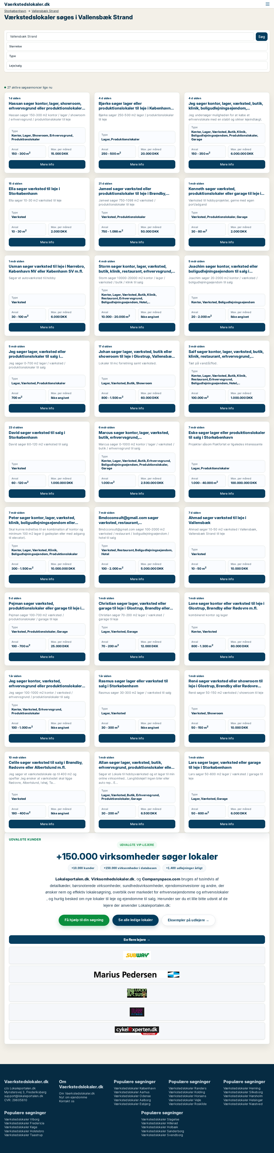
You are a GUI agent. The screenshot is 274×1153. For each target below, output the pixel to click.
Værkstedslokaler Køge (20, 1127)
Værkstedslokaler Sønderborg (162, 1131)
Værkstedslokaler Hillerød (159, 1123)
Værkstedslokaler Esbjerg (132, 1104)
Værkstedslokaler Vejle (185, 1100)
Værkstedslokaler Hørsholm (243, 1096)
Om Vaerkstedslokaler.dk (77, 1093)
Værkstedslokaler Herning (242, 1088)
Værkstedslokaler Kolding (187, 1092)
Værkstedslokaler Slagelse (160, 1119)
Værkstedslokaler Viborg (22, 1119)
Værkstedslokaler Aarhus (132, 1092)
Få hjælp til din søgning (84, 920)
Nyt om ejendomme (73, 1097)
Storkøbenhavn (15, 11)
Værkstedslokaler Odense (132, 1096)
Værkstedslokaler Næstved (243, 1104)
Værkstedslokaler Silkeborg (243, 1092)
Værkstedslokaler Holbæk (159, 1127)
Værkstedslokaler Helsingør (243, 1100)
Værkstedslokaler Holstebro (24, 1131)
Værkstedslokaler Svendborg (162, 1135)
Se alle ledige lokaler (135, 920)
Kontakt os (66, 1101)
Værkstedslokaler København (135, 1088)
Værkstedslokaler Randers (187, 1088)
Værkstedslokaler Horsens (187, 1096)
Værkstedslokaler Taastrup (23, 1135)
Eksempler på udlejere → (188, 920)
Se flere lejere (137, 939)
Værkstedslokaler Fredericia (24, 1123)
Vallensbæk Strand (45, 11)
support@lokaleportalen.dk (23, 1096)
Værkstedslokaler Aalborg (132, 1100)
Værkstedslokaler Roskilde (188, 1104)
